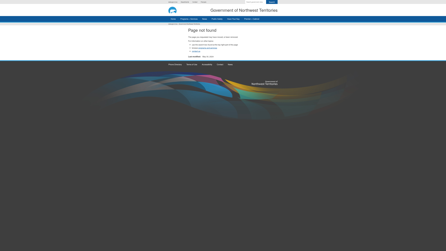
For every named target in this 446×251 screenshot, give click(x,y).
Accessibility (207, 64)
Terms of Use (191, 64)
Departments (185, 2)
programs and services (207, 48)
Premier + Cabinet (251, 19)
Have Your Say (233, 19)
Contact (194, 2)
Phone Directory (175, 64)
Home (173, 19)
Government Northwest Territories (189, 24)
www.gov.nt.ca (172, 2)
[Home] (174, 9)
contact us (196, 51)
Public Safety (217, 19)
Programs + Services (189, 19)
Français (203, 2)
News (204, 19)
